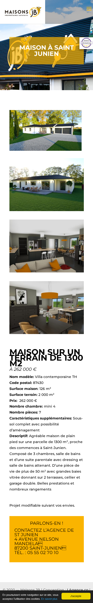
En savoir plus (49, 599)
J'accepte (75, 596)
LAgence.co (77, 590)
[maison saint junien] (46, 211)
